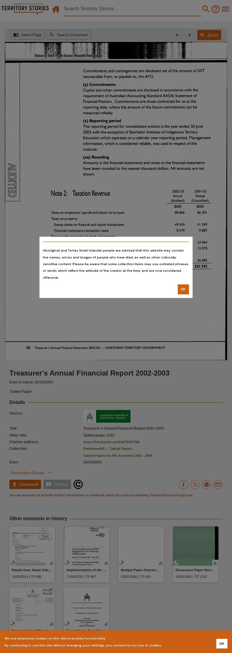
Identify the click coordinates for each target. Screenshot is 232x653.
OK (183, 289)
